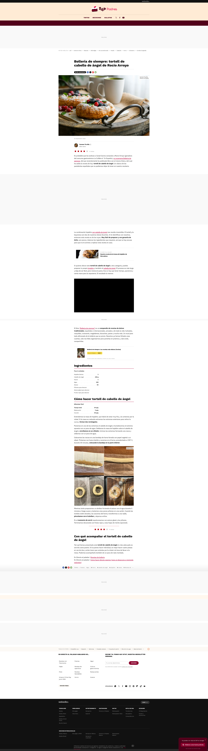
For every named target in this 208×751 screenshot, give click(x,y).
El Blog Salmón (143, 711)
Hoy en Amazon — (95, 353)
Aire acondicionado (103, 50)
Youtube (123, 18)
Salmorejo (91, 649)
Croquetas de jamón (114, 649)
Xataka (61, 711)
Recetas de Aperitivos (78, 667)
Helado (112, 50)
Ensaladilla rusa (75, 649)
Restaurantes (94, 672)
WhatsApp (115, 686)
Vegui (87, 567)
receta (120, 567)
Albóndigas (93, 50)
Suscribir (134, 663)
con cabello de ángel (99, 232)
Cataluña (119, 50)
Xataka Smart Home (63, 719)
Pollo (60, 672)
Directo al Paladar (104, 711)
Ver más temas (64, 685)
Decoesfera (129, 713)
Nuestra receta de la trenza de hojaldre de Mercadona (113, 255)
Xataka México (63, 733)
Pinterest (133, 686)
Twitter (116, 18)
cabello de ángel (109, 268)
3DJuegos (75, 711)
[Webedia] (146, 1)
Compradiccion (130, 716)
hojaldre (91, 268)
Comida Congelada (141, 50)
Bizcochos (97, 17)
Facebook (120, 18)
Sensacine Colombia (88, 737)
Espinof (88, 713)
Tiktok (141, 686)
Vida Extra (75, 713)
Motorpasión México (115, 734)
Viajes (61, 666)
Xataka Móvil (62, 713)
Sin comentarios (81, 72)
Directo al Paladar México (104, 734)
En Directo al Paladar (106, 252)
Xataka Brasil (62, 736)
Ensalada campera (101, 649)
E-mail (96, 72)
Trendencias (129, 711)
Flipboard (93, 72)
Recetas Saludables (78, 673)
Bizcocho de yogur (126, 649)
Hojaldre (113, 567)
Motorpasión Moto (117, 713)
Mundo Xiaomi (63, 723)
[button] (85, 144)
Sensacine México (91, 733)
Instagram (130, 686)
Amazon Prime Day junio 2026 (65, 678)
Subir (144, 702)
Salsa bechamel (138, 649)
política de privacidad (127, 666)
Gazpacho (84, 649)
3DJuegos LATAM (77, 733)
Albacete (86, 50)
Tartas (86, 17)
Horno (125, 50)
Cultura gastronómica (94, 667)
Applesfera (62, 716)
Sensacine (88, 711)
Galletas (108, 17)
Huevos (92, 677)
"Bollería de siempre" (87, 328)
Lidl (70, 50)
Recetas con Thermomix (63, 662)
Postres (104, 9)
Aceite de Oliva (77, 50)
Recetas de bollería (98, 557)
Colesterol (131, 50)
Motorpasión (115, 711)
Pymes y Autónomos (142, 714)
